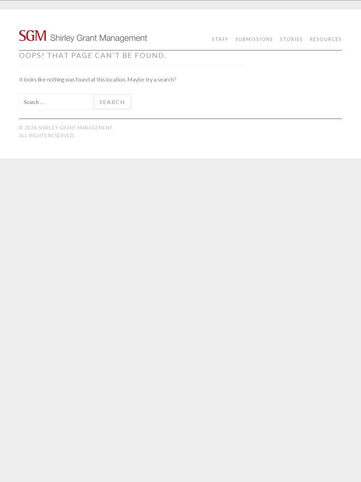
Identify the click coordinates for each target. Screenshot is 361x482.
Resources (326, 39)
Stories (291, 39)
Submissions (254, 39)
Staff (220, 39)
